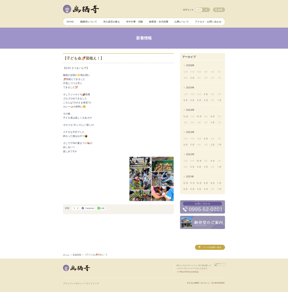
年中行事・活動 (134, 21)
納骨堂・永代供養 (158, 21)
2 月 (212, 122)
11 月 (192, 183)
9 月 (206, 94)
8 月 (213, 116)
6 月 (186, 100)
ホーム (66, 254)
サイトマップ (92, 283)
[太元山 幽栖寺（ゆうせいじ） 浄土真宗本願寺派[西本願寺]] (81, 9)
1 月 (219, 100)
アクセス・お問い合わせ (208, 21)
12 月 (185, 116)
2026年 (190, 65)
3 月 (206, 100)
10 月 (199, 116)
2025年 (190, 87)
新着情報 (77, 254)
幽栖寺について (88, 21)
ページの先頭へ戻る (211, 247)
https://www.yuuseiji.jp (188, 272)
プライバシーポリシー (73, 283)
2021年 (190, 176)
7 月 (219, 183)
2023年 (190, 132)
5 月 (192, 78)
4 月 (199, 100)
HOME (70, 21)
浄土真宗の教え (111, 21)
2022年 (190, 154)
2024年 (190, 109)
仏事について (181, 21)
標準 (199, 9)
